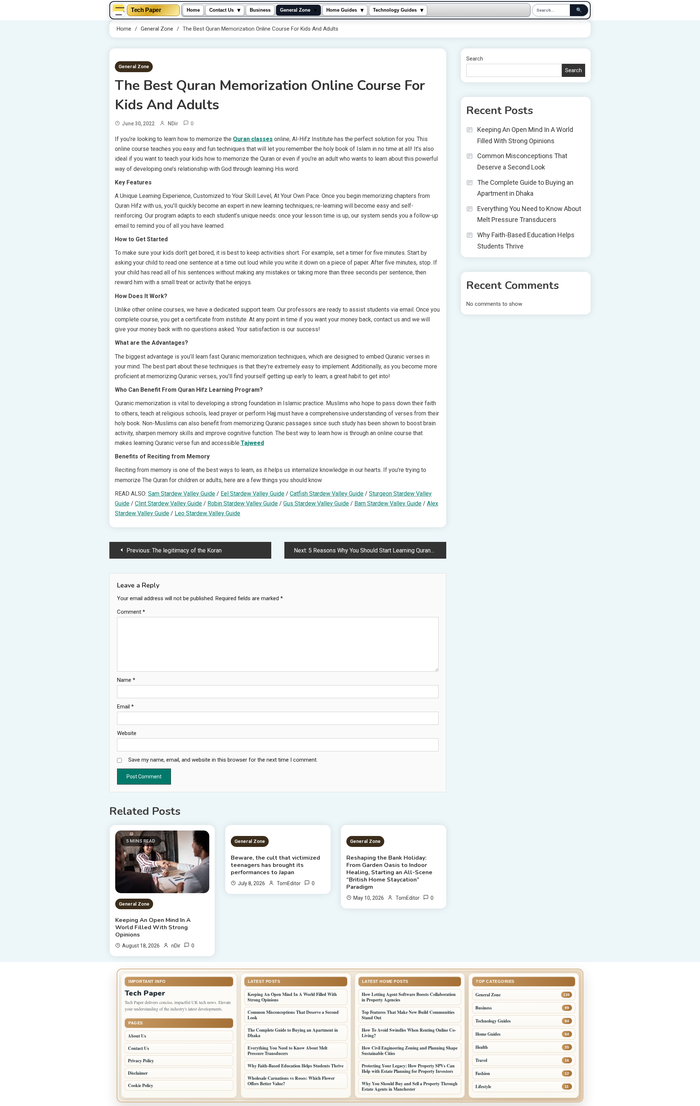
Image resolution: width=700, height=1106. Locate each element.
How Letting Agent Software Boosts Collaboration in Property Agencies (409, 997)
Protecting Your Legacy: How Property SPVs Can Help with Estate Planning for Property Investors (408, 1068)
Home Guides (341, 10)
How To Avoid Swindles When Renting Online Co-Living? (409, 1033)
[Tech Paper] (118, 10)
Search (474, 58)
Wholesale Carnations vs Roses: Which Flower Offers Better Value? (291, 1081)
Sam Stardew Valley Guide (181, 493)
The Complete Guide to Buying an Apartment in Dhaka (525, 188)
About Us (137, 1036)
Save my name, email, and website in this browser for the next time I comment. (223, 760)
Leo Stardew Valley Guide (207, 513)
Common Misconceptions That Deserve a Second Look (522, 161)
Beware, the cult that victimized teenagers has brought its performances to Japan (275, 865)
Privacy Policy (141, 1061)
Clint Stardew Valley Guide (168, 503)
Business (260, 10)
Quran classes (253, 139)
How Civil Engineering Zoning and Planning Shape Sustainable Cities (410, 1050)
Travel (481, 1060)
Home (193, 10)
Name (126, 680)
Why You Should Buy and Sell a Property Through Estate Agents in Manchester (410, 1086)
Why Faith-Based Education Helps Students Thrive (526, 240)
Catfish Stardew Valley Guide (326, 493)
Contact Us (221, 10)
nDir (173, 123)
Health (481, 1047)
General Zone (295, 10)
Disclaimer (138, 1073)
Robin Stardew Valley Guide (242, 503)
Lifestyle (483, 1086)
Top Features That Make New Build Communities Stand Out (408, 1015)
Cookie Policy (140, 1085)
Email (125, 706)
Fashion (482, 1073)
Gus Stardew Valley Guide (316, 503)
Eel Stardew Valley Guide (252, 493)
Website (126, 733)
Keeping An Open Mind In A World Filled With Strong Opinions (153, 927)
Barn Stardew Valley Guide (387, 503)
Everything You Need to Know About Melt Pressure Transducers (529, 214)
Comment (131, 612)
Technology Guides (395, 10)
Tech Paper (146, 10)
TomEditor (289, 883)
